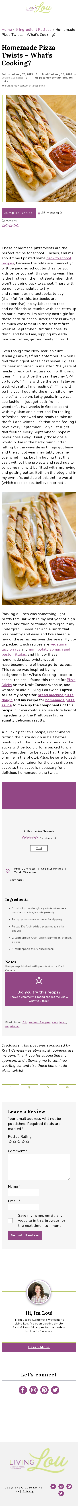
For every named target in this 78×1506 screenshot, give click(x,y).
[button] (3, 225)
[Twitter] (55, 1390)
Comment (18, 1151)
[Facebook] (23, 1390)
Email (14, 1201)
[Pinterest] (44, 1390)
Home (7, 29)
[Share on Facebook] (10, 1087)
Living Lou (39, 7)
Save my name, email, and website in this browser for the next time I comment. (41, 1220)
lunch (62, 1022)
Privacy (28, 1491)
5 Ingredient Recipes (34, 29)
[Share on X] (29, 1087)
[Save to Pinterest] (48, 1087)
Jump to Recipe (18, 213)
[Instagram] (33, 1390)
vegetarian (12, 1026)
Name (14, 1186)
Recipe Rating (20, 1136)
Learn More (39, 1347)
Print (39, 848)
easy (55, 1022)
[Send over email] (67, 1087)
